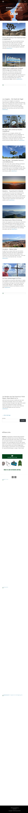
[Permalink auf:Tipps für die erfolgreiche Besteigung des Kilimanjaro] (14, 746)
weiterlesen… (10, 48)
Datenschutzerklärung (14, 807)
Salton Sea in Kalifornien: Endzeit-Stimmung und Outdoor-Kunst (12, 69)
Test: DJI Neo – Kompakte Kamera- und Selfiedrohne (13, 161)
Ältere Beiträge (6, 415)
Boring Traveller (14, 8)
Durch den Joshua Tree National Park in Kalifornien (13, 38)
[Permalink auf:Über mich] (14, 530)
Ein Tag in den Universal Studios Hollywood (12, 130)
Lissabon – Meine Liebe (9, 249)
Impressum (15, 808)
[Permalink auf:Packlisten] (14, 638)
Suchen (4, 418)
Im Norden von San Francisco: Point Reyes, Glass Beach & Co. (13, 397)
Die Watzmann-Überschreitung (12, 220)
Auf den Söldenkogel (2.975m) (11, 278)
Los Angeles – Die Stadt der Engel (12, 99)
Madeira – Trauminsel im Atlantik (12, 191)
